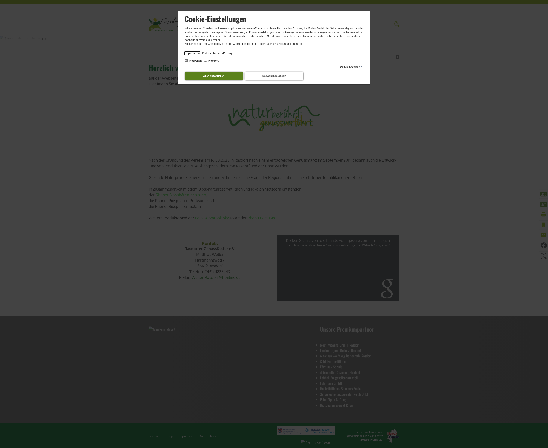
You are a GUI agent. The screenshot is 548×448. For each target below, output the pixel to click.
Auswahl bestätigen (274, 75)
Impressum (192, 53)
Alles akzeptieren (213, 75)
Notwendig (196, 60)
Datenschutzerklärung (217, 53)
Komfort (213, 60)
